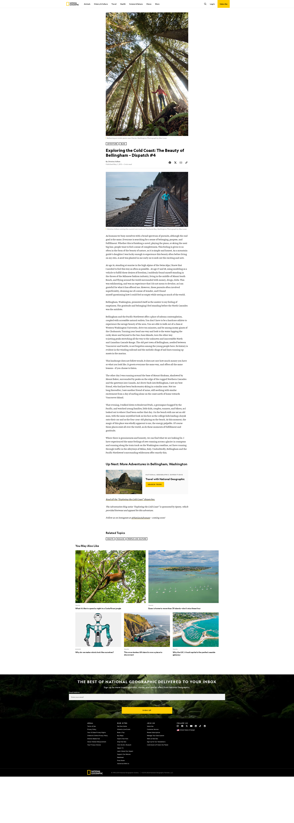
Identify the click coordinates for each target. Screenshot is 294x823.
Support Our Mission (124, 754)
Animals (87, 4)
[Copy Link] (186, 162)
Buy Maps (120, 735)
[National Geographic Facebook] (182, 726)
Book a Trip (120, 732)
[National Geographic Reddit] (204, 726)
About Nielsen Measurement (96, 742)
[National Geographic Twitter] (186, 726)
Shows (148, 4)
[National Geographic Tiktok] (200, 726)
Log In (212, 4)
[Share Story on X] (175, 162)
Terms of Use (91, 726)
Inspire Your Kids (122, 739)
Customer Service (153, 729)
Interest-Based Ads (93, 739)
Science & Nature (136, 4)
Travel (114, 4)
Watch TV (120, 748)
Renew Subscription (153, 732)
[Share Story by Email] (181, 162)
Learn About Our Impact (125, 751)
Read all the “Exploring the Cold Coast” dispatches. (130, 499)
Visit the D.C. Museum (124, 745)
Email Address (74, 692)
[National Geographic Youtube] (191, 726)
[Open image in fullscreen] (185, 175)
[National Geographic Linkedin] (195, 726)
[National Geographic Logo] (95, 774)
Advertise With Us (123, 763)
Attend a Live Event (123, 729)
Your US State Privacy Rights (96, 732)
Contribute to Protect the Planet (157, 745)
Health (123, 4)
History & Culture (101, 4)
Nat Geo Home (122, 726)
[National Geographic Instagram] (177, 726)
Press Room (121, 760)
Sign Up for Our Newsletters (156, 742)
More (157, 4)
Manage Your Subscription (155, 735)
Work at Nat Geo (152, 739)
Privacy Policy (91, 729)
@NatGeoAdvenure (140, 518)
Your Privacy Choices (94, 745)
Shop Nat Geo (121, 742)
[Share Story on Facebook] (170, 162)
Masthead (120, 757)
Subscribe (150, 726)
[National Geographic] (72, 4)
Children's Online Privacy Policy (97, 735)
